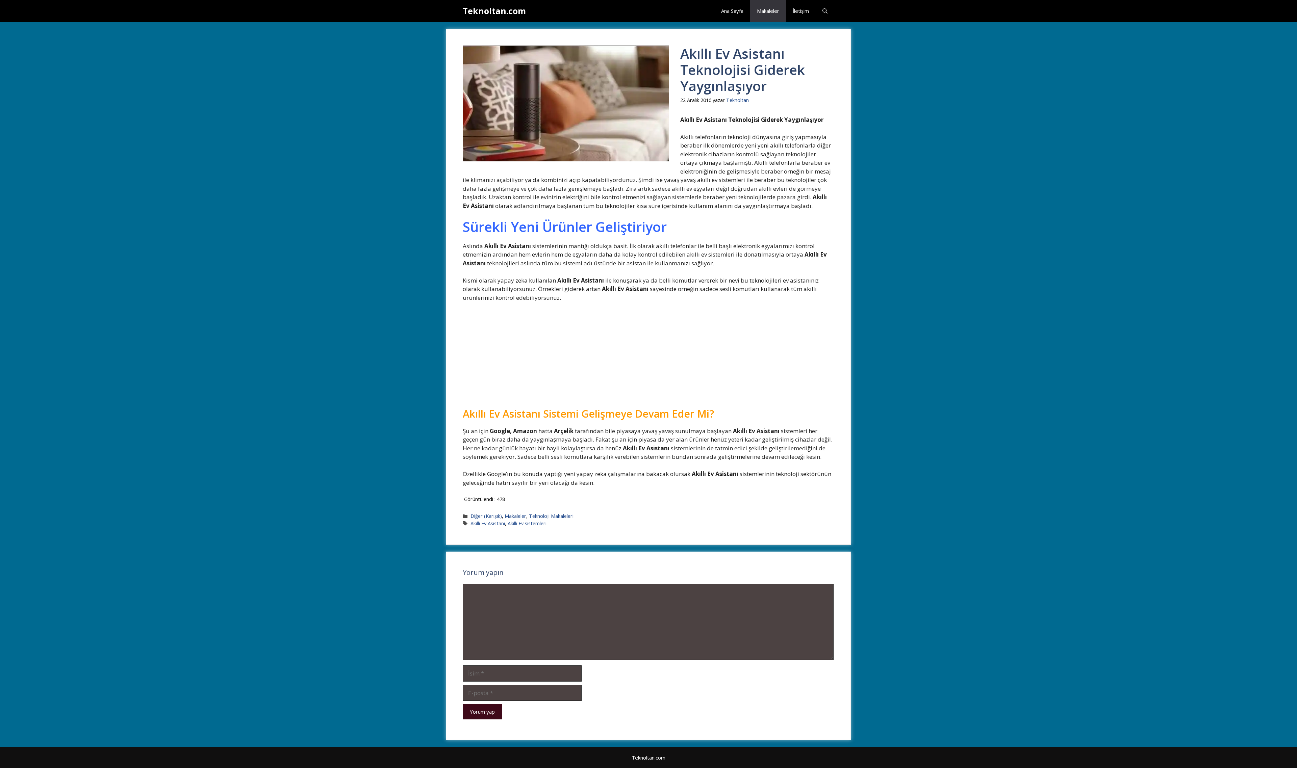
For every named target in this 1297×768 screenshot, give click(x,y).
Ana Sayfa (732, 10)
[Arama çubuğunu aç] (825, 11)
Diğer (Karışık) (486, 516)
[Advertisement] (648, 358)
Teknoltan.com (494, 11)
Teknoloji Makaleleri (551, 516)
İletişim (801, 10)
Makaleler (768, 10)
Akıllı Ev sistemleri (527, 523)
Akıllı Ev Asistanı (488, 523)
